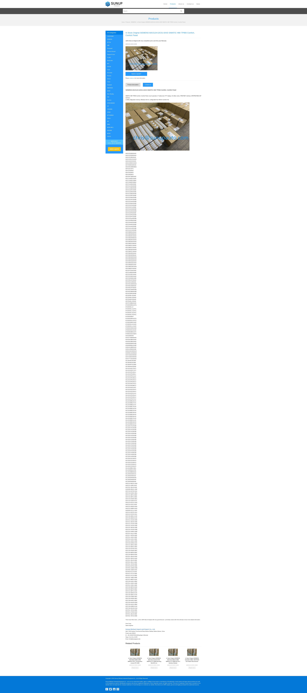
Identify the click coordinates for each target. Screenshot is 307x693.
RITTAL (109, 42)
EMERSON (110, 88)
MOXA (108, 133)
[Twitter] (110, 689)
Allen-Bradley (110, 94)
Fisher (108, 81)
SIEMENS (133, 22)
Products (173, 4)
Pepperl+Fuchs (111, 54)
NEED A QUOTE (114, 149)
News (198, 4)
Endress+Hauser (111, 51)
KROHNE (109, 130)
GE (108, 106)
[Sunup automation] (114, 4)
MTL (108, 63)
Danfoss (109, 100)
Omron (109, 78)
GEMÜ (108, 112)
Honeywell (109, 48)
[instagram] (118, 689)
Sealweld (109, 84)
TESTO (109, 136)
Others (109, 118)
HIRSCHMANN (111, 103)
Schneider (109, 72)
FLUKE (109, 57)
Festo (108, 69)
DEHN (108, 91)
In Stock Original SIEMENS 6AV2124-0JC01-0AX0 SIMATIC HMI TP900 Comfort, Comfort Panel (161, 22)
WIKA (108, 124)
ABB (108, 45)
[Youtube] (114, 689)
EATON (109, 66)
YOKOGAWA (110, 36)
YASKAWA (109, 109)
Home (165, 4)
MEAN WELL (110, 127)
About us (181, 4)
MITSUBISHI (110, 115)
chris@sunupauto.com (134, 639)
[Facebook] (107, 689)
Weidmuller (110, 60)
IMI (108, 121)
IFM (108, 97)
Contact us (190, 4)
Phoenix (109, 75)
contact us (131, 78)
